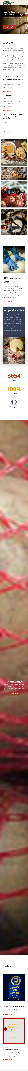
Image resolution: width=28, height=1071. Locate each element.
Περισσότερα (7, 91)
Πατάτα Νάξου (14, 681)
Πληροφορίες (9, 27)
